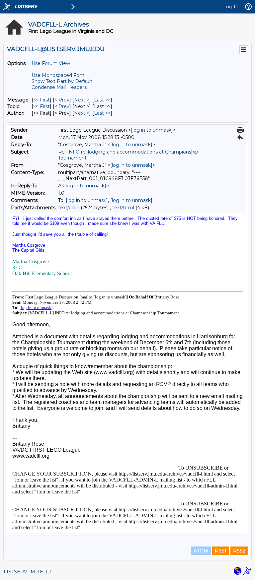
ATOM (201, 551)
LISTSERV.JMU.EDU (27, 572)
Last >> (102, 100)
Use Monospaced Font (58, 75)
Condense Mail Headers (59, 87)
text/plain (68, 208)
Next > (81, 100)
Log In (230, 7)
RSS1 (220, 551)
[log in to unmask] (152, 130)
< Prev (61, 100)
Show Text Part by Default (62, 81)
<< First (41, 100)
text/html (123, 208)
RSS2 (239, 551)
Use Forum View (51, 63)
